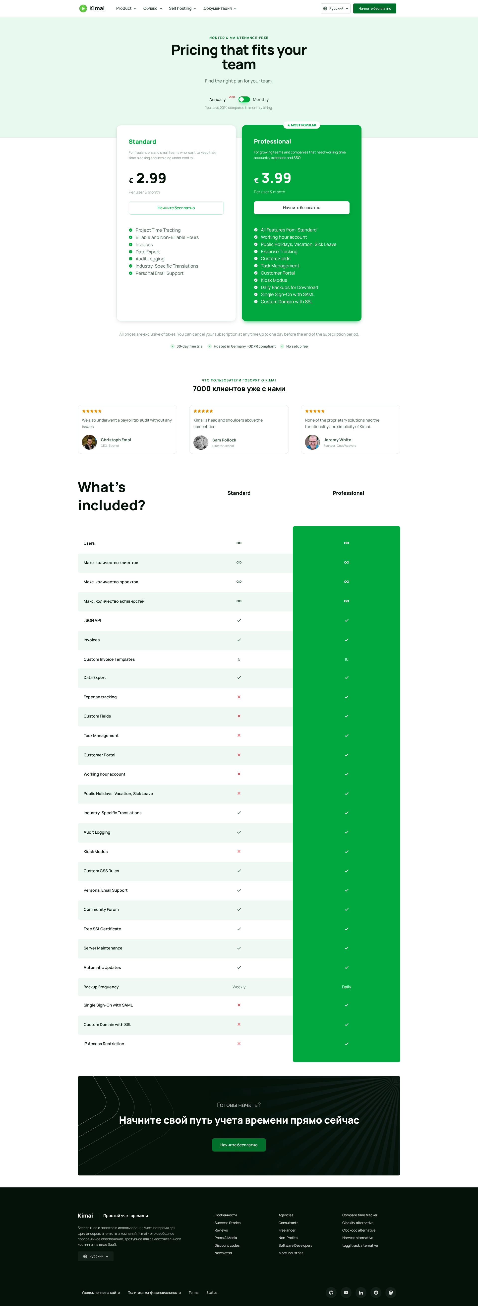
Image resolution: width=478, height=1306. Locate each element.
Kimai (97, 8)
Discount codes (227, 1245)
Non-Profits (288, 1237)
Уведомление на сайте (101, 1292)
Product (124, 8)
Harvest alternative (357, 1237)
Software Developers (295, 1245)
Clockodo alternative (358, 1230)
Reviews (221, 1230)
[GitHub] (331, 1292)
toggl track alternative (360, 1245)
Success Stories (227, 1222)
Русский (336, 8)
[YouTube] (346, 1292)
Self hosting (180, 8)
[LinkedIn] (361, 1292)
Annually (222, 99)
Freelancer (287, 1230)
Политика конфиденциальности (154, 1292)
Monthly (261, 99)
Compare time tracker (359, 1215)
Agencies (286, 1215)
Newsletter (223, 1252)
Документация (217, 8)
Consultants (288, 1222)
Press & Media (226, 1237)
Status (211, 1292)
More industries (291, 1252)
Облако (150, 8)
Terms (193, 1292)
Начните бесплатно (374, 8)
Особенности (226, 1215)
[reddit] (375, 1292)
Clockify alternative (357, 1222)
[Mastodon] (390, 1292)
